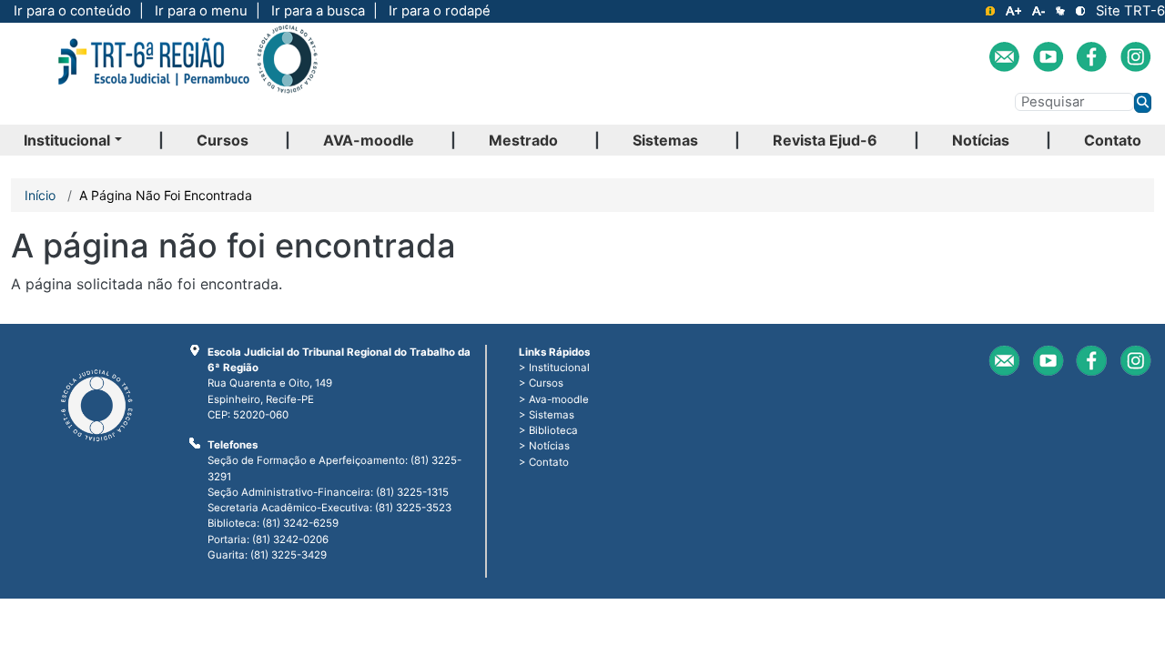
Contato (1112, 140)
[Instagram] (1135, 57)
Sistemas (665, 140)
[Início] (186, 74)
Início (40, 195)
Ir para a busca (318, 11)
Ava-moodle (559, 399)
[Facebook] (1092, 57)
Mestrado (523, 140)
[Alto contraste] (1080, 10)
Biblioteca (553, 430)
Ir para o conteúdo (72, 11)
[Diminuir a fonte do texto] (1038, 10)
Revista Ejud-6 (825, 140)
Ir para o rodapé (440, 11)
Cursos (222, 140)
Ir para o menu (201, 11)
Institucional (67, 140)
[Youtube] (1048, 57)
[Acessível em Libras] (1060, 10)
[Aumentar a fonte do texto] (1013, 10)
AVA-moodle (368, 140)
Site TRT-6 (1130, 11)
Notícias (980, 140)
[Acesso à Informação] (990, 10)
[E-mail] (1004, 57)
